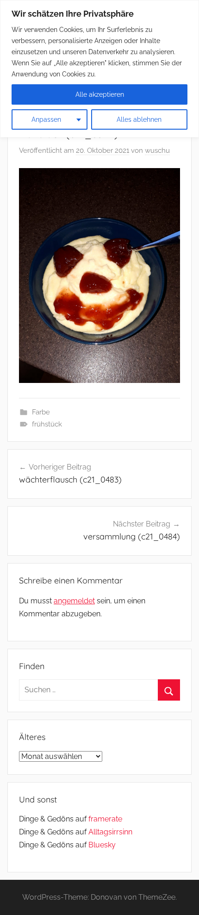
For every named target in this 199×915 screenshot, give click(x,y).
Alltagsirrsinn (110, 831)
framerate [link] (105, 819)
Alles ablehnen (139, 119)
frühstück (47, 424)
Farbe (41, 412)
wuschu (157, 150)
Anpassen (46, 119)
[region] (99, 69)
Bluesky (102, 844)
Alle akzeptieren (99, 94)
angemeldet (74, 600)
